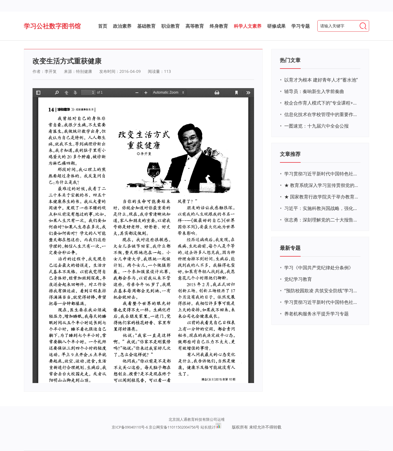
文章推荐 (290, 153)
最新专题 (290, 247)
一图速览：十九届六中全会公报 (316, 126)
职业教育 (170, 26)
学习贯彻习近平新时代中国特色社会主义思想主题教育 (321, 302)
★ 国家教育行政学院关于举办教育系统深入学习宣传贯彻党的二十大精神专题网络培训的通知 (321, 197)
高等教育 (195, 26)
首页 (102, 26)
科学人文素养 (248, 26)
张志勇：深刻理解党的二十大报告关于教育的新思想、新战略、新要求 (321, 220)
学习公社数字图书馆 (52, 25)
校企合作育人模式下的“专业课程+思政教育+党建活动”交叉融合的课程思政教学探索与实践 (321, 103)
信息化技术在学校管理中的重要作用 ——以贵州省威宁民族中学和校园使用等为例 (321, 114)
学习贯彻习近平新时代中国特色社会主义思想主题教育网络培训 (321, 173)
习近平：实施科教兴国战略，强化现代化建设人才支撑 (321, 208)
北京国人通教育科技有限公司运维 (197, 419)
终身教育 (219, 26)
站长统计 (208, 427)
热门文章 (290, 59)
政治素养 (122, 26)
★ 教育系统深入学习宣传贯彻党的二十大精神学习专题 (321, 185)
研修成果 (276, 26)
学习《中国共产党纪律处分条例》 (318, 267)
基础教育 (146, 26)
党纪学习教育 (298, 279)
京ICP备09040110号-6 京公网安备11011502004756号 (155, 427)
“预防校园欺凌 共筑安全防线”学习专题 (321, 290)
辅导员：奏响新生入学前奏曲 (314, 91)
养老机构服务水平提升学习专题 (316, 313)
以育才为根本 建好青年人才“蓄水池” (321, 80)
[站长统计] (218, 427)
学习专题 (300, 26)
